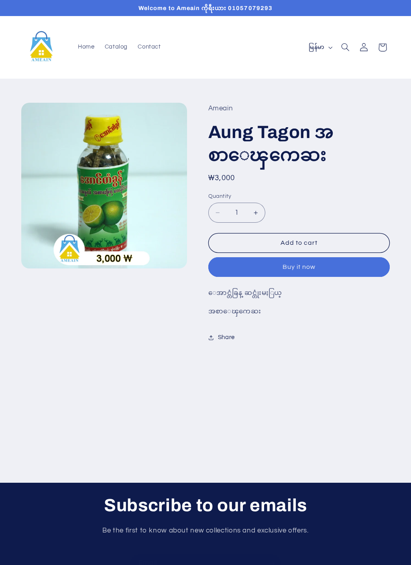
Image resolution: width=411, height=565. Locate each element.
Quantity (220, 196)
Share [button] (226, 337)
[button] (345, 47)
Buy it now (299, 267)
